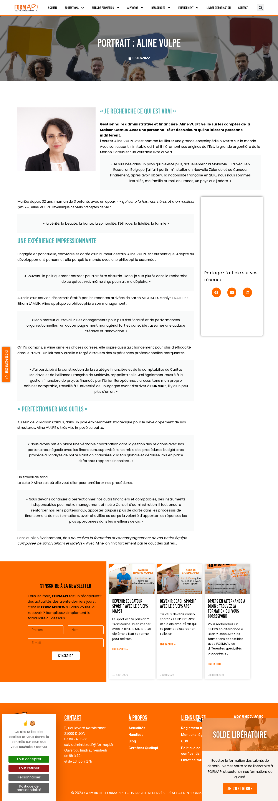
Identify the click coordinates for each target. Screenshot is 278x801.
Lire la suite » (120, 649)
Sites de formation (103, 8)
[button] (260, 7)
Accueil (52, 8)
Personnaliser (29, 777)
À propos (132, 8)
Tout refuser (29, 768)
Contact (243, 8)
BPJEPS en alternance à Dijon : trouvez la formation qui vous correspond (226, 608)
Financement (186, 8)
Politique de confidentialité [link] (29, 788)
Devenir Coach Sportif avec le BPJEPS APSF (178, 603)
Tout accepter (29, 759)
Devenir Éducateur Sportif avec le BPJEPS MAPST (130, 606)
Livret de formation (218, 8)
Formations (72, 8)
